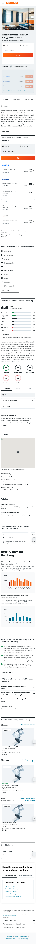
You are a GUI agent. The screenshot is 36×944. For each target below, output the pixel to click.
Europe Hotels (23, 936)
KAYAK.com (9, 936)
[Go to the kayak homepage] (12, 3)
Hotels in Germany (10, 938)
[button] (3, 3)
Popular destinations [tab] (25, 875)
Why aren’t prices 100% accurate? (14, 927)
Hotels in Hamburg (10, 894)
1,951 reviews (17, 37)
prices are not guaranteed (9, 915)
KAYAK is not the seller (10, 921)
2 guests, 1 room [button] (9, 50)
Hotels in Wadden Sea (22, 938)
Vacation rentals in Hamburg (13, 896)
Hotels (16, 936)
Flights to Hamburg (10, 886)
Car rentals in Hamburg (11, 889)
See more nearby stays (28, 725)
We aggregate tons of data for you (14, 924)
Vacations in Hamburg (11, 891)
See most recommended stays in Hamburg (27, 799)
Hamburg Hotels (10, 940)
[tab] (6, 388)
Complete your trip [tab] (10, 875)
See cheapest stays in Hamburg (28, 761)
